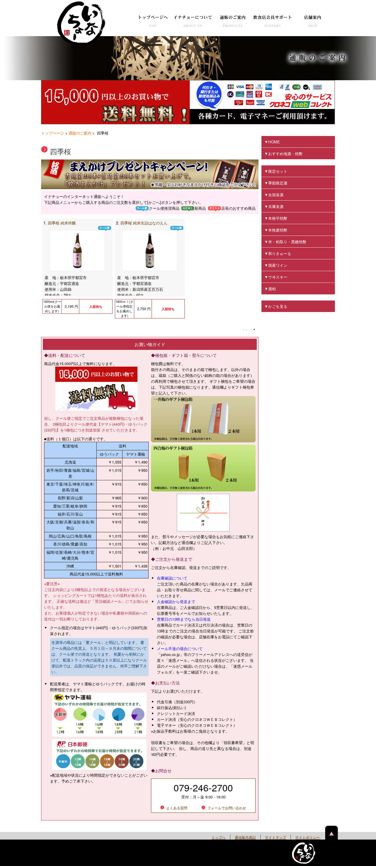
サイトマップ (275, 837)
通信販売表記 (245, 837)
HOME (274, 142)
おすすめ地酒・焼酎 (285, 153)
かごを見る (277, 306)
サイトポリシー (307, 837)
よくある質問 (176, 807)
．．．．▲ (249, 329)
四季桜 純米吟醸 (62, 223)
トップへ (219, 837)
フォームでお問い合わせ (226, 807)
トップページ (52, 133)
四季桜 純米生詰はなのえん (143, 223)
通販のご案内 (79, 133)
